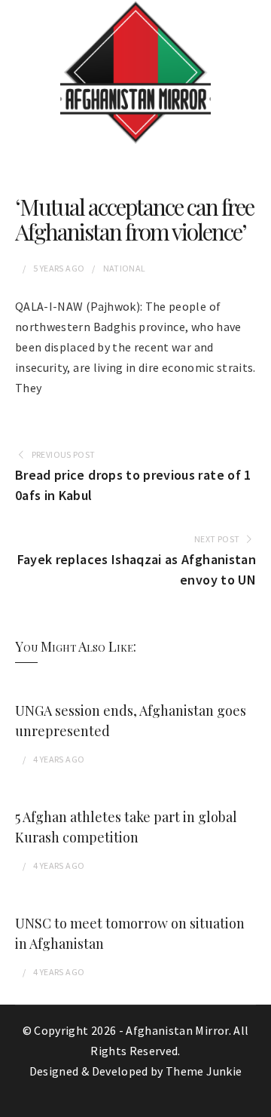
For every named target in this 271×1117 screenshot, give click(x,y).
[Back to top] (256, 1102)
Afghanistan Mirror (177, 1030)
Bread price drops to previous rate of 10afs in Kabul (133, 485)
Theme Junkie (204, 1071)
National (124, 268)
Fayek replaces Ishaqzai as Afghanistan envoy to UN (136, 569)
